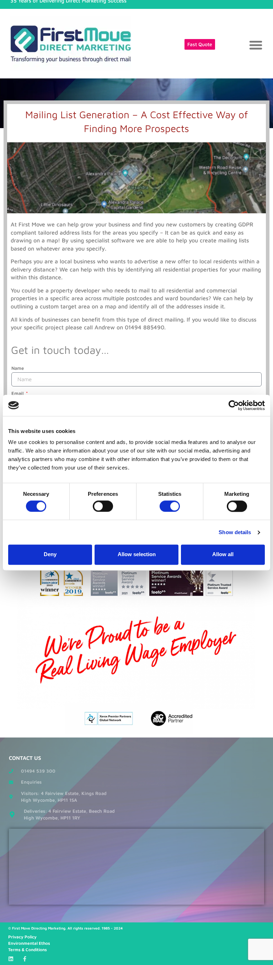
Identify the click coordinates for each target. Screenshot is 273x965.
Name (17, 368)
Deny (50, 555)
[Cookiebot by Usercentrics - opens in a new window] (234, 405)
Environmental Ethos (29, 943)
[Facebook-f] (24, 958)
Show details (235, 532)
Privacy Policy (22, 936)
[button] (256, 44)
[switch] (103, 506)
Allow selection (137, 555)
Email (18, 393)
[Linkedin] (11, 958)
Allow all (223, 555)
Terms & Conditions (27, 949)
